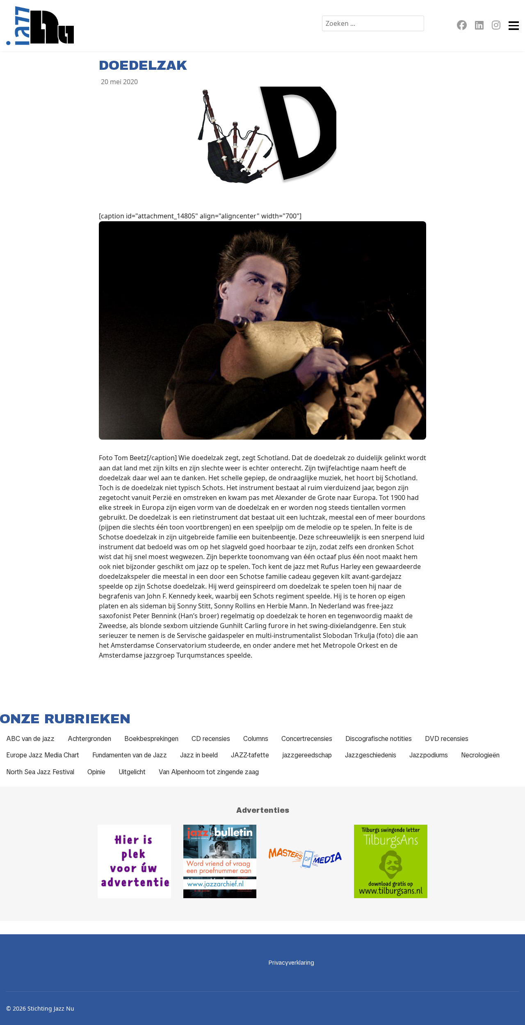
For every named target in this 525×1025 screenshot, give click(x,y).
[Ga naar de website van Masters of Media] (305, 861)
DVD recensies (446, 738)
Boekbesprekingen (151, 738)
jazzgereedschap (307, 755)
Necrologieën (480, 755)
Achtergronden (89, 738)
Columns (255, 738)
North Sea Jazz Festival (40, 772)
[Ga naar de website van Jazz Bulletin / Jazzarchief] (219, 861)
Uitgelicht (132, 772)
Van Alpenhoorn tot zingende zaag (209, 772)
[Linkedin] (479, 26)
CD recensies (211, 738)
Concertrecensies (306, 738)
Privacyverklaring (291, 962)
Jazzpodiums (428, 755)
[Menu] (514, 25)
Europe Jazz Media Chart (42, 755)
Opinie (96, 772)
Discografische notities (378, 738)
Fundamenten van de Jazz (129, 755)
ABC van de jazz (30, 738)
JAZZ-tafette (250, 755)
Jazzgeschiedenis (370, 755)
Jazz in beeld (199, 755)
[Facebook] (462, 26)
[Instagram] (496, 26)
